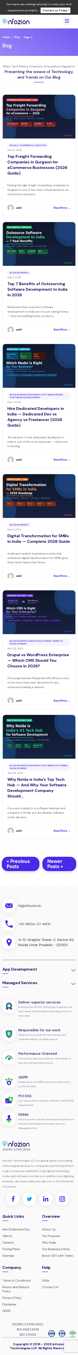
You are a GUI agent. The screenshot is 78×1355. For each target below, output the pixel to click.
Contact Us (50, 1287)
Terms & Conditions (16, 1280)
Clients (7, 1236)
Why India (49, 1242)
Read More (62, 208)
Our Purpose (51, 1236)
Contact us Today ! (56, 10)
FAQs (45, 1280)
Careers (8, 1242)
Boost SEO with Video (57, 1256)
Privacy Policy (12, 1298)
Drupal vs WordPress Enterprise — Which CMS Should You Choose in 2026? (38, 660)
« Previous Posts (18, 864)
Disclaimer (9, 1304)
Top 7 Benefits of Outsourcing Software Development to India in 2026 (37, 289)
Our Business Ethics (56, 1249)
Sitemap (8, 1256)
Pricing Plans (11, 1249)
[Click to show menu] (66, 21)
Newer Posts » (55, 864)
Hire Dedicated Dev (16, 1229)
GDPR (6, 1311)
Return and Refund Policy (15, 1289)
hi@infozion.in (29, 905)
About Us (48, 1229)
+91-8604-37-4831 (34, 924)
